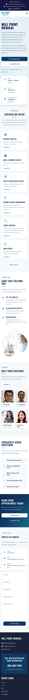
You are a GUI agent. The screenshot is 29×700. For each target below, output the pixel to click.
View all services (14, 264)
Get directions (11, 92)
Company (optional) (7, 597)
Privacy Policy (4, 694)
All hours (10, 82)
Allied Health (4, 691)
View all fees (10, 102)
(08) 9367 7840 (15, 2)
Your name (6, 575)
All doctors (6, 384)
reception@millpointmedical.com (15, 4)
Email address (6, 582)
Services (3, 683)
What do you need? (7, 604)
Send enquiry (15, 623)
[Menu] (27, 13)
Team (2, 686)
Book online (15, 515)
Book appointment (15, 59)
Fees (2, 688)
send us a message (14, 453)
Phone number (6, 589)
